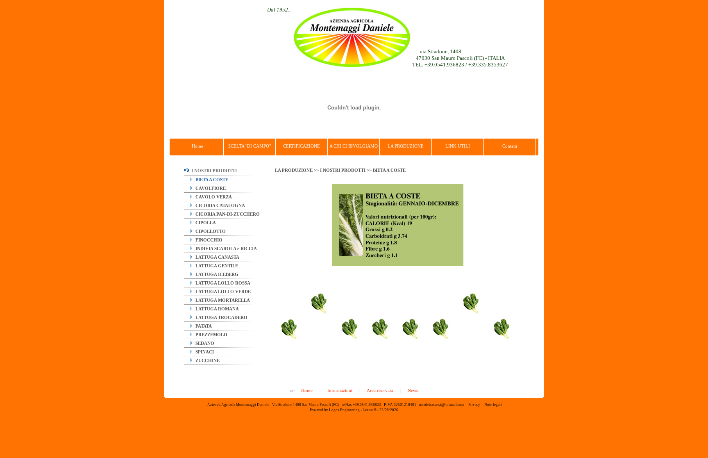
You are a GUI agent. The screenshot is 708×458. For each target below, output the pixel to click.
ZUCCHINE (207, 360)
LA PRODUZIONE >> (297, 170)
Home (307, 390)
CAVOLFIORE (210, 188)
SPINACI (204, 351)
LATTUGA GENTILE (216, 265)
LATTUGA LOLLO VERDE (222, 291)
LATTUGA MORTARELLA (222, 300)
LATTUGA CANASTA (216, 257)
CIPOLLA (205, 222)
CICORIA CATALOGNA (219, 205)
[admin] (292, 391)
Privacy (474, 405)
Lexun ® (370, 410)
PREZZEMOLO (210, 334)
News (413, 390)
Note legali (493, 405)
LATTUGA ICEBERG (216, 274)
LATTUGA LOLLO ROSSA (222, 282)
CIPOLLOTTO (210, 231)
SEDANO (204, 343)
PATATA (203, 326)
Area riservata (380, 390)
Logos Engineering (344, 410)
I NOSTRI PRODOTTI (213, 170)
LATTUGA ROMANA (216, 308)
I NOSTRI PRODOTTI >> (346, 170)
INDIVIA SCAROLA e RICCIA (225, 248)
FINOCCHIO (208, 239)
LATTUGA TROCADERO (220, 317)
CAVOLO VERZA (213, 196)
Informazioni (339, 390)
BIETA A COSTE (211, 179)
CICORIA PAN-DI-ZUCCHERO (227, 214)
